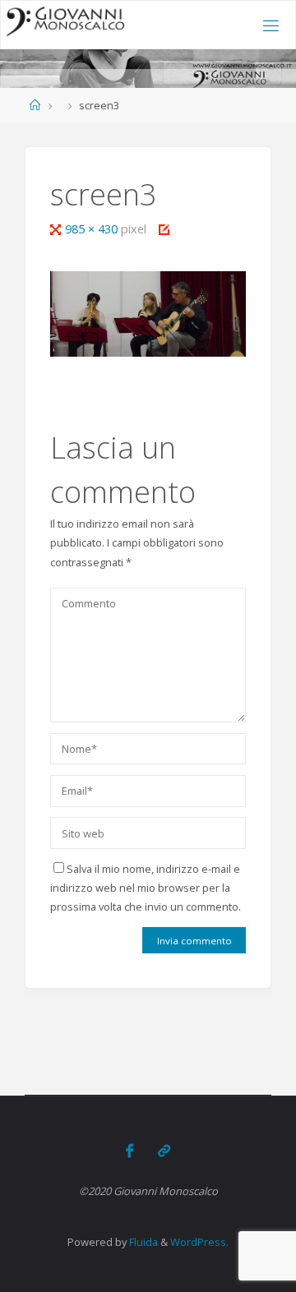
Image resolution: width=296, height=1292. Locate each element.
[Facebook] (129, 1150)
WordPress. (199, 1241)
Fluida (142, 1241)
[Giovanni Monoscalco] (66, 20)
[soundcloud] (164, 1150)
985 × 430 (93, 229)
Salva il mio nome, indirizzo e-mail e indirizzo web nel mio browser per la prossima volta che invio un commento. (145, 888)
